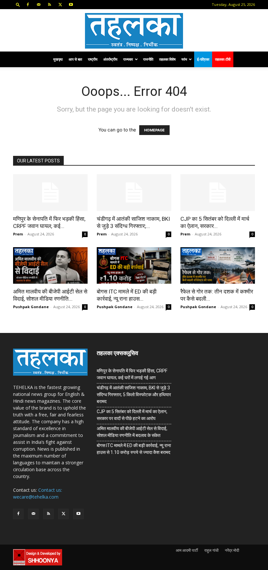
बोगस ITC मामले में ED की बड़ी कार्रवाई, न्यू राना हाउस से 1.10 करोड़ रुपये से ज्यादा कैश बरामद (134, 449)
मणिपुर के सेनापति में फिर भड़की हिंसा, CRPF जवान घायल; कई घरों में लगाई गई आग (132, 374)
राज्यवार (128, 59)
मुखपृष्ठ (58, 59)
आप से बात (75, 59)
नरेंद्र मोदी (232, 550)
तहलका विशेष (167, 59)
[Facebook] (28, 4)
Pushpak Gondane (31, 306)
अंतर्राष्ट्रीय (110, 59)
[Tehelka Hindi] (134, 31)
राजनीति (148, 59)
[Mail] (38, 4)
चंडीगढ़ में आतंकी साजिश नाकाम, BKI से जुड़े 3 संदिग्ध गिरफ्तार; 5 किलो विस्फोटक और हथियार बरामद (134, 394)
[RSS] (49, 4)
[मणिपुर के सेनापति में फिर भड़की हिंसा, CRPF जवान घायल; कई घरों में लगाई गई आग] (50, 192)
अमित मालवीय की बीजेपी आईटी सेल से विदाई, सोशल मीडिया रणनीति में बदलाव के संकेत (132, 432)
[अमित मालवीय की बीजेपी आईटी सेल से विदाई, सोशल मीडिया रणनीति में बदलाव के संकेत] (50, 265)
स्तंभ (184, 59)
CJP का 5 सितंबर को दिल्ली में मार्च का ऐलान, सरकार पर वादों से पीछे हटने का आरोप (132, 415)
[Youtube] (71, 4)
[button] (18, 4)
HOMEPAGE (154, 130)
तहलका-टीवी (222, 59)
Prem (18, 234)
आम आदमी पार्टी (187, 550)
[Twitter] (60, 4)
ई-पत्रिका (203, 59)
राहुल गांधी (211, 550)
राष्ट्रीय (92, 59)
